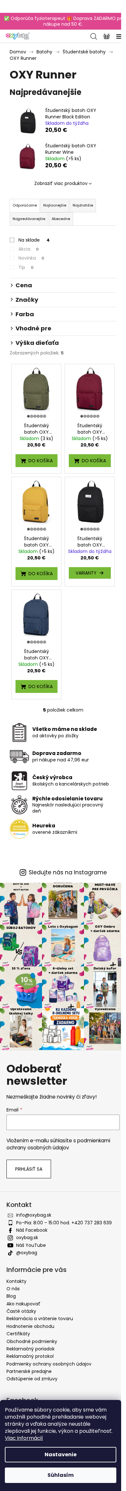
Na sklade (34, 240)
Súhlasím (60, 1475)
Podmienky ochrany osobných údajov (48, 1364)
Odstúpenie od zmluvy (32, 1379)
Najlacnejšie (54, 205)
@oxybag (26, 1252)
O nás (13, 1288)
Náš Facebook (31, 1230)
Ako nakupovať (23, 1304)
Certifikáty (18, 1333)
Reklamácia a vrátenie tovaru (39, 1318)
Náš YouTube (31, 1245)
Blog (11, 1296)
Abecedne (61, 218)
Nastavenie (61, 1454)
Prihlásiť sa (28, 1169)
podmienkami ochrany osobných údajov (58, 1144)
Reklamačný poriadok (30, 1349)
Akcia (28, 249)
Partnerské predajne (29, 1371)
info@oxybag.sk (33, 1215)
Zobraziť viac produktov (61, 183)
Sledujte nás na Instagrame (68, 872)
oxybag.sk (27, 1237)
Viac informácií (24, 1438)
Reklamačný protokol (30, 1356)
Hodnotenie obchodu (30, 1326)
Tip (26, 267)
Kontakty (16, 1281)
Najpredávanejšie (29, 218)
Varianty (86, 573)
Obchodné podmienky (31, 1341)
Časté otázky (21, 1311)
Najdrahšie (83, 205)
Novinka (31, 258)
